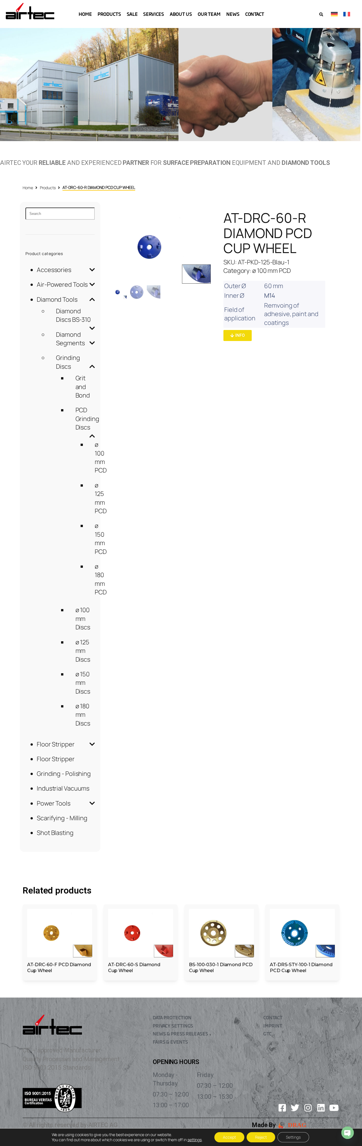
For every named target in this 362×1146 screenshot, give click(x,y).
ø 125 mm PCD (101, 498)
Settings (293, 1137)
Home (28, 187)
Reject (261, 1137)
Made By (263, 1124)
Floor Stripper (56, 744)
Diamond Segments (70, 338)
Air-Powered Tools (62, 284)
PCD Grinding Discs (87, 418)
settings (195, 1139)
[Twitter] (295, 1108)
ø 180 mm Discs (83, 715)
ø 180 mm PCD (101, 579)
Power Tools (53, 803)
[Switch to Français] (347, 14)
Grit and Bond (83, 387)
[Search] (60, 214)
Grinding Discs (68, 361)
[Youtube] (334, 1108)
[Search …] (321, 14)
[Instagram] (308, 1108)
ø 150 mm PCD (101, 538)
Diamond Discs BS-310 (73, 315)
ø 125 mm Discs (83, 651)
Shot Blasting (55, 832)
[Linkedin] (321, 1108)
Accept (229, 1137)
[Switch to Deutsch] (334, 14)
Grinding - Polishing (64, 773)
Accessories (54, 270)
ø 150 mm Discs (83, 683)
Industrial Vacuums (63, 788)
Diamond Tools (57, 299)
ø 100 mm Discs (83, 618)
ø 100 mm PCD (101, 457)
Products (48, 187)
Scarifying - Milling (62, 818)
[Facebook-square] (282, 1108)
